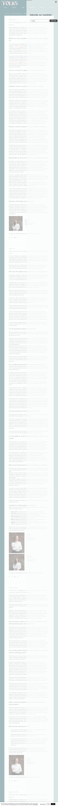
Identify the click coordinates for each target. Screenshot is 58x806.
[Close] (56, 804)
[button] (56, 2)
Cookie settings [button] (42, 804)
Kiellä (48, 804)
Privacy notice (35, 804)
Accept (53, 804)
